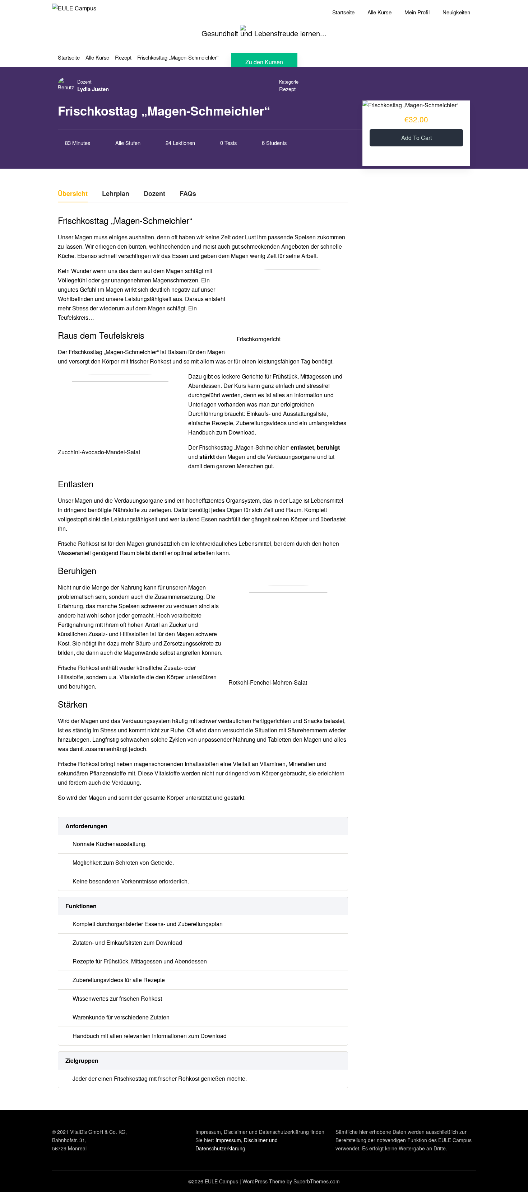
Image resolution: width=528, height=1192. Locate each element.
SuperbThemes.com (316, 1181)
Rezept (287, 89)
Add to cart (416, 137)
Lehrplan (115, 194)
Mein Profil (417, 12)
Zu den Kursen (264, 62)
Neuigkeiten (456, 12)
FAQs (188, 194)
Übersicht (73, 194)
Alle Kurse (379, 12)
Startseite (343, 12)
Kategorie (288, 81)
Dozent (84, 81)
